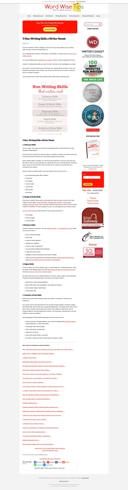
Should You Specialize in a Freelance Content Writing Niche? (41, 428)
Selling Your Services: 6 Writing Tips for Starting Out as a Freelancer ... (44, 411)
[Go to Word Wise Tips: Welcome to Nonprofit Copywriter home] (64, 13)
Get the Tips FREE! (50, 29)
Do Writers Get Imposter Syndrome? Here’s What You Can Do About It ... (44, 366)
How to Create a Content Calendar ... (34, 382)
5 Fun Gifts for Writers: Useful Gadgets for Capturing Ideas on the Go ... (44, 386)
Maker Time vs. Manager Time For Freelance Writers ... (39, 353)
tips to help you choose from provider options (38, 272)
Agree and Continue (81, 1)
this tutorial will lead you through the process (61, 269)
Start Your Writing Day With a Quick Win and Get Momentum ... (41, 395)
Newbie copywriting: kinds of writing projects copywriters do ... (41, 407)
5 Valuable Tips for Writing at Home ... (34, 423)
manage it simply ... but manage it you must (59, 228)
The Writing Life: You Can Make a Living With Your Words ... (40, 378)
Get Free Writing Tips (93, 130)
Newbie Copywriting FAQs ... (31, 440)
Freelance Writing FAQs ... (30, 403)
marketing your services (45, 60)
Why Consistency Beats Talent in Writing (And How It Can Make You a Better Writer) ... (48, 349)
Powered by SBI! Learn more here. (50, 458)
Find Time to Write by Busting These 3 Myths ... (37, 370)
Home (29, 16)
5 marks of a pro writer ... (30, 357)
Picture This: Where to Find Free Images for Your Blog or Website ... (43, 374)
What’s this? (25, 463)
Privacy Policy (64, 481)
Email (84, 174)
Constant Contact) (70, 321)
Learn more (85, 478)
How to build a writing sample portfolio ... (34, 432)
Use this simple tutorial (29, 211)
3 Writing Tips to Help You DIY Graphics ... (35, 419)
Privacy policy (72, 1)
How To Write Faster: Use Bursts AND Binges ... (37, 399)
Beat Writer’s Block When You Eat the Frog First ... (37, 362)
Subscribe (88, 184)
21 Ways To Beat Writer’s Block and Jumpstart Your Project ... (41, 390)
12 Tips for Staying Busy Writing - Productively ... (37, 436)
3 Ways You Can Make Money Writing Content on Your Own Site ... (42, 415)
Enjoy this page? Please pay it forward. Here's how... (49, 468)
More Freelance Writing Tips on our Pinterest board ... (38, 444)
